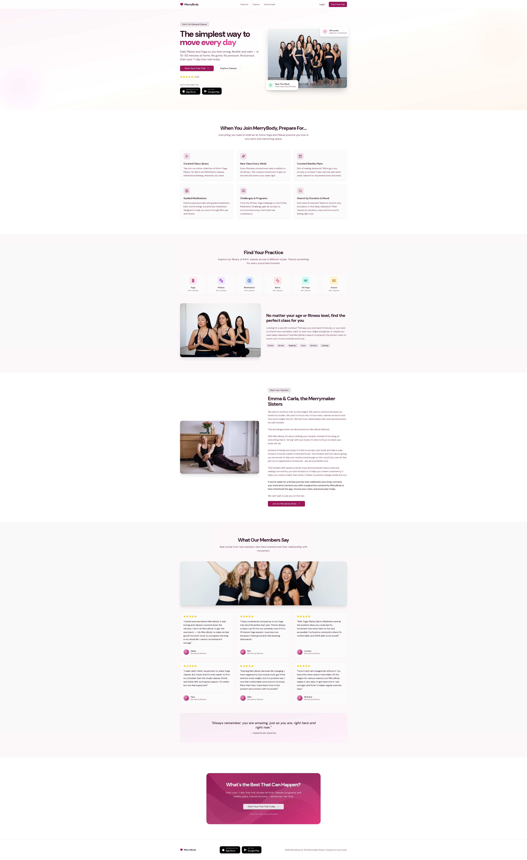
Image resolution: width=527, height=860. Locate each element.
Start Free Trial (338, 4)
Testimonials (269, 4)
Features (244, 4)
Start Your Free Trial (195, 68)
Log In (322, 4)
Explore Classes (228, 68)
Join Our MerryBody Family (284, 503)
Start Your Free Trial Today (261, 806)
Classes (256, 4)
